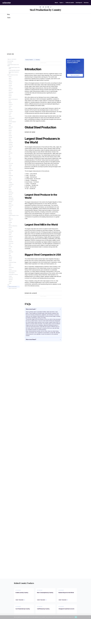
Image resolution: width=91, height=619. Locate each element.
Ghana (10, 139)
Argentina (10, 81)
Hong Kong (11, 146)
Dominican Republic (12, 121)
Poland (10, 220)
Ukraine (10, 269)
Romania (10, 227)
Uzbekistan (11, 277)
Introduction (9, 62)
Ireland (10, 158)
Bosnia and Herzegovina (13, 99)
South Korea (11, 243)
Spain (10, 244)
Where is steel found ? (13, 288)
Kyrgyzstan (11, 175)
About (56, 2)
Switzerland (11, 251)
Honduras (10, 144)
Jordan (10, 168)
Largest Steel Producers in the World (13, 65)
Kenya (10, 172)
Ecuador (10, 123)
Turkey (10, 265)
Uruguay (10, 276)
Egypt (10, 125)
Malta (10, 187)
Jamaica (10, 165)
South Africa (11, 241)
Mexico (10, 189)
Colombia (10, 109)
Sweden (10, 250)
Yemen (10, 283)
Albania (10, 76)
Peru (9, 217)
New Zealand (11, 199)
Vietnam (10, 281)
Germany (10, 137)
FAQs (8, 284)
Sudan (10, 248)
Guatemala (11, 142)
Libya (10, 180)
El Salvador (11, 126)
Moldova (10, 191)
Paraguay (10, 213)
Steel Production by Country (12, 74)
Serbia (10, 234)
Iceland (10, 149)
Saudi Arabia (11, 231)
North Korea (11, 205)
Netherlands (11, 198)
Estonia (10, 128)
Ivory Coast (11, 163)
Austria (10, 87)
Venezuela (11, 279)
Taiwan (10, 255)
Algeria (10, 78)
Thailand (10, 260)
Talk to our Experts (74, 75)
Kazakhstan (11, 170)
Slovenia (10, 239)
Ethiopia (10, 130)
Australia (10, 85)
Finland (10, 132)
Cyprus (10, 116)
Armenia (10, 83)
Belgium (10, 95)
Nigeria (10, 203)
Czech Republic (11, 118)
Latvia (10, 177)
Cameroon (11, 104)
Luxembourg (11, 184)
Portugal (10, 222)
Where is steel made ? (13, 286)
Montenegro (11, 192)
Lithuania (10, 182)
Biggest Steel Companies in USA (14, 73)
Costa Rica (11, 111)
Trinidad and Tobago (12, 262)
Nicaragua (10, 201)
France (10, 133)
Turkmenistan (11, 267)
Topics (61, 2)
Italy (9, 161)
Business (86, 2)
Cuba (10, 114)
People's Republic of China (14, 215)
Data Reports (79, 2)
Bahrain (10, 90)
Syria (10, 253)
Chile (10, 107)
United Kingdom (12, 272)
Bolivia (10, 97)
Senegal (10, 232)
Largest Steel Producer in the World (14, 68)
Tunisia (10, 264)
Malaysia (10, 185)
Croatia (10, 113)
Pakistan (10, 210)
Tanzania (10, 258)
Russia (10, 229)
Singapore (11, 236)
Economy (38, 59)
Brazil (10, 100)
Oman (10, 208)
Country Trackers (29, 59)
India (9, 151)
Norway (10, 206)
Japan (10, 166)
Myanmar (10, 196)
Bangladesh (11, 92)
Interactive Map (10, 61)
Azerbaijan (11, 88)
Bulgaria (10, 102)
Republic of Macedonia (13, 225)
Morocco (10, 194)
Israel (10, 159)
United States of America (13, 274)
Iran (9, 154)
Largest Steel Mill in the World (14, 70)
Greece (10, 140)
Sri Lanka (10, 246)
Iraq (9, 156)
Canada (10, 106)
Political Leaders (70, 2)
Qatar (10, 224)
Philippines (11, 218)
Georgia (10, 135)
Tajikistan (10, 257)
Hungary (10, 147)
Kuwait (10, 173)
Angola (10, 80)
